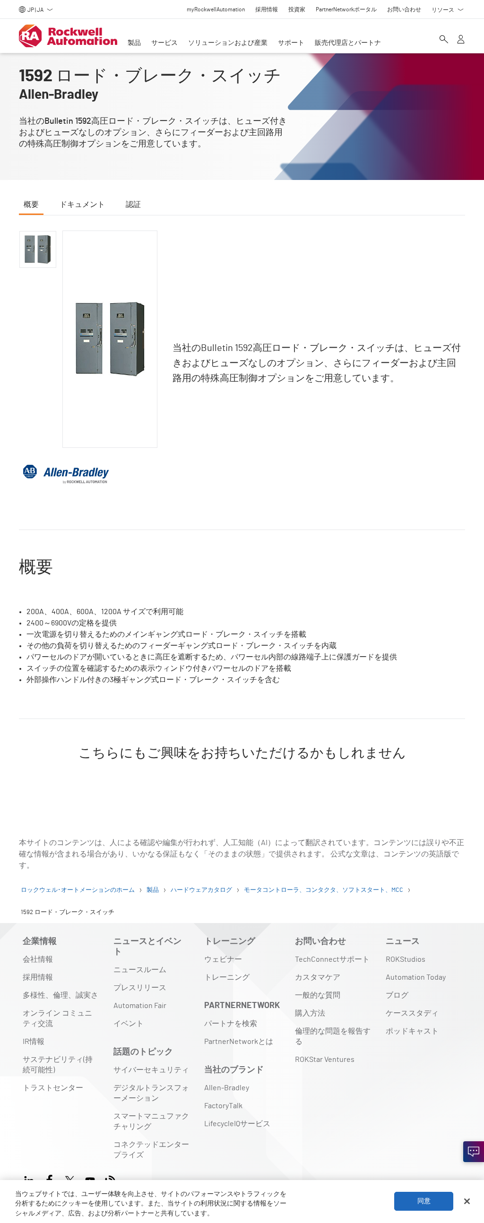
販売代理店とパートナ (348, 43)
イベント (128, 1023)
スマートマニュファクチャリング (151, 1121)
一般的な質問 (317, 995)
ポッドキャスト (412, 1031)
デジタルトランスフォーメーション (151, 1093)
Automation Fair (139, 1005)
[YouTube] (90, 1179)
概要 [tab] (31, 204)
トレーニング (227, 977)
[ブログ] (110, 1179)
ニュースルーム (139, 970)
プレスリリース (139, 988)
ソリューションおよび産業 (228, 43)
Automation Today (416, 977)
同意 (424, 1201)
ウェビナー (223, 959)
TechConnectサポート (332, 959)
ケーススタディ (412, 1013)
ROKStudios (405, 959)
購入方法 (310, 1013)
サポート (291, 43)
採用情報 (38, 977)
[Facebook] (49, 1179)
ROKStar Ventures (324, 1059)
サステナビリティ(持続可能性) (58, 1065)
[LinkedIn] (31, 1179)
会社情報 (38, 959)
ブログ (397, 995)
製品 (134, 43)
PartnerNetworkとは (238, 1041)
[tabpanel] (242, 509)
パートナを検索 (230, 1023)
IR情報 (33, 1041)
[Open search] (444, 40)
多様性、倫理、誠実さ (60, 995)
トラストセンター (53, 1088)
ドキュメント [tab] (82, 204)
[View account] (461, 40)
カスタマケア (317, 977)
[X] (70, 1179)
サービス (164, 43)
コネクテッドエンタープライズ (151, 1150)
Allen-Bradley (226, 1088)
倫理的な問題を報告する (333, 1036)
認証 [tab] (133, 204)
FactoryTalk (223, 1106)
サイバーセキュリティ (151, 1070)
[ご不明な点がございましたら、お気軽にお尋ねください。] (473, 1151)
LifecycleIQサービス (237, 1124)
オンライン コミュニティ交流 (57, 1018)
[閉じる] (467, 1201)
